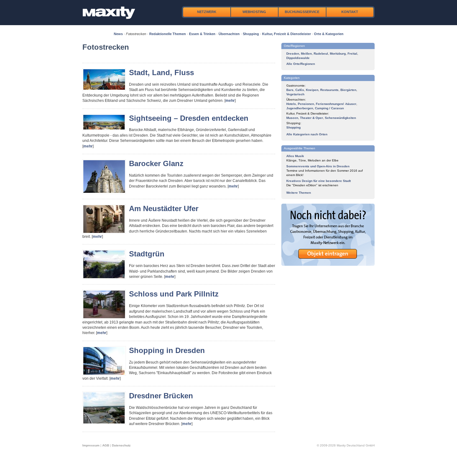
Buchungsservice (302, 12)
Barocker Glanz (156, 163)
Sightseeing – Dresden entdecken (188, 118)
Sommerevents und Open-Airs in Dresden (317, 166)
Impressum (90, 445)
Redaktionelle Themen (167, 34)
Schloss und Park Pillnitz (174, 294)
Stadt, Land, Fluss (161, 72)
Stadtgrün (146, 254)
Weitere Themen (298, 192)
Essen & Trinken (202, 34)
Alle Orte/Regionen (300, 64)
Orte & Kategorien (329, 34)
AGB (105, 445)
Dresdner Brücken (161, 395)
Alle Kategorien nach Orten (306, 134)
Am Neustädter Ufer (163, 208)
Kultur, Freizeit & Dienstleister (286, 34)
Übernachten (229, 34)
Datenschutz (121, 445)
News (118, 34)
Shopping (251, 34)
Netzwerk (206, 12)
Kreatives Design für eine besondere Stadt (318, 181)
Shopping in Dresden (167, 350)
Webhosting (254, 12)
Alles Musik (295, 156)
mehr (230, 100)
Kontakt (349, 12)
